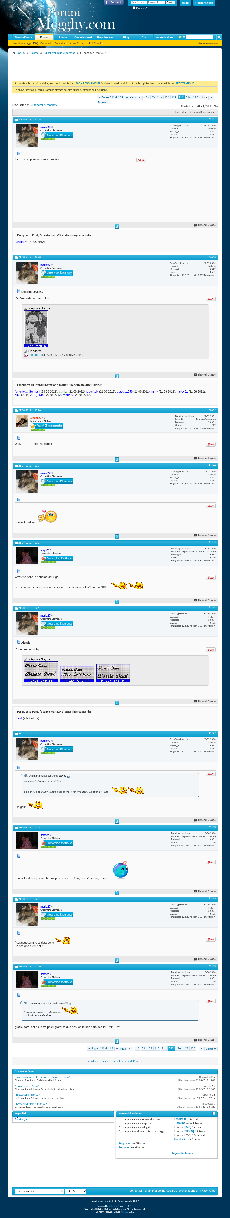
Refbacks (124, 1147)
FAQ (35, 43)
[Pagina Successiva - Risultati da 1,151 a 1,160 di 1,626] (211, 98)
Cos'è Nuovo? (83, 37)
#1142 (212, 257)
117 (195, 97)
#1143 (212, 410)
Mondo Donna (24, 37)
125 (202, 97)
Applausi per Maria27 (28, 1086)
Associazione (164, 37)
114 (174, 97)
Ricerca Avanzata (208, 43)
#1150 (212, 966)
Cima (212, 1190)
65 (153, 97)
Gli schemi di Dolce (128, 1061)
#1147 (212, 733)
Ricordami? (141, 8)
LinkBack (179, 112)
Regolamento (105, 37)
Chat (145, 37)
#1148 (212, 827)
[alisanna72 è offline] (22, 421)
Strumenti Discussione (201, 112)
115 (181, 97)
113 (166, 97)
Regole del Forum (182, 1153)
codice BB (181, 1119)
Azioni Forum (77, 43)
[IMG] (187, 1127)
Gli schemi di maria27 (43, 105)
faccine (181, 1123)
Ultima (102, 102)
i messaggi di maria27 (27, 1094)
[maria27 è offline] (27, 135)
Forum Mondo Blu (154, 1190)
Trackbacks (180, 1139)
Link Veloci (95, 43)
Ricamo (34, 53)
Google (23, 1119)
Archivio (172, 1190)
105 (159, 97)
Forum (44, 37)
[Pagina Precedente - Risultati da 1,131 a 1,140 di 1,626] (140, 98)
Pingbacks (124, 1143)
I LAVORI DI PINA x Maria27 (31, 1103)
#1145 (212, 542)
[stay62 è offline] (27, 555)
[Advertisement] (94, 66)
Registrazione (204, 2)
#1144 (212, 465)
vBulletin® (114, 1206)
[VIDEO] (189, 1131)
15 (147, 97)
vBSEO (125, 1212)
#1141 (212, 119)
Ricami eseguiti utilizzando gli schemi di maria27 (43, 1077)
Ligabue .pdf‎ (36, 354)
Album (63, 37)
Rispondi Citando (207, 225)
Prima (132, 97)
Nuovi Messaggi (22, 43)
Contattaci (136, 1190)
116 (188, 97)
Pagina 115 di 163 (112, 97)
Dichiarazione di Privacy (193, 1190)
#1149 (212, 898)
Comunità (60, 43)
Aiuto (185, 2)
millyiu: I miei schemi (102, 1061)
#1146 (212, 607)
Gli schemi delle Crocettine (59, 53)
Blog (126, 37)
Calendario (46, 43)
